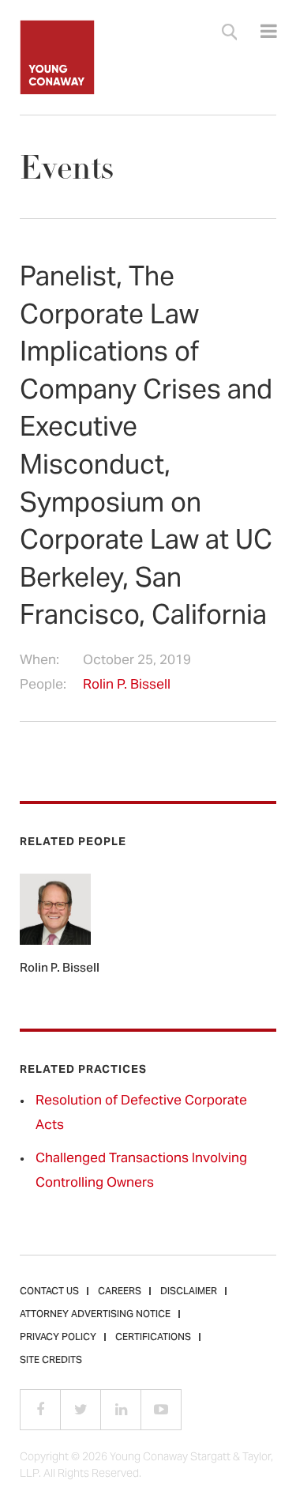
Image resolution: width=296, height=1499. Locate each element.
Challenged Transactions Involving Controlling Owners (141, 1171)
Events (67, 168)
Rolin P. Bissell (126, 685)
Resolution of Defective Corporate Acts (141, 1113)
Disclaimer (188, 1292)
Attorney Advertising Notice (95, 1315)
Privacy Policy (58, 1337)
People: (43, 686)
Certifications (153, 1337)
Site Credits (51, 1360)
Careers (119, 1292)
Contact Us (49, 1292)
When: (39, 661)
